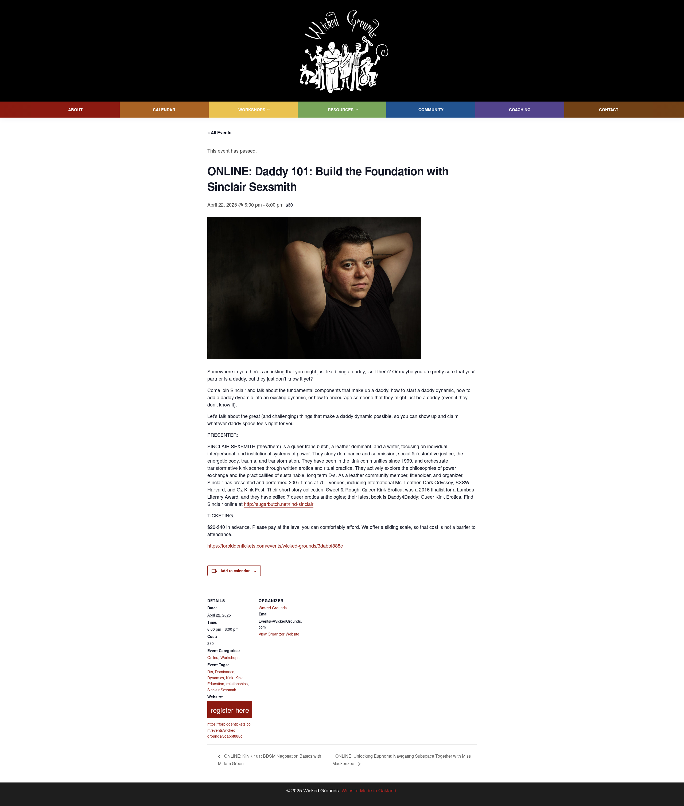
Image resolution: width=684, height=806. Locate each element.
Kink (229, 677)
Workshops (229, 657)
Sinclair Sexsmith (221, 689)
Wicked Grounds (273, 607)
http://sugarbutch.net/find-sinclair (278, 503)
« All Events (219, 132)
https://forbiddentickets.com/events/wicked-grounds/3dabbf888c (275, 545)
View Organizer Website (279, 634)
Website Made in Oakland (368, 790)
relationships (237, 683)
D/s (210, 671)
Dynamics (215, 677)
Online (212, 657)
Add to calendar (235, 570)
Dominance (224, 671)
